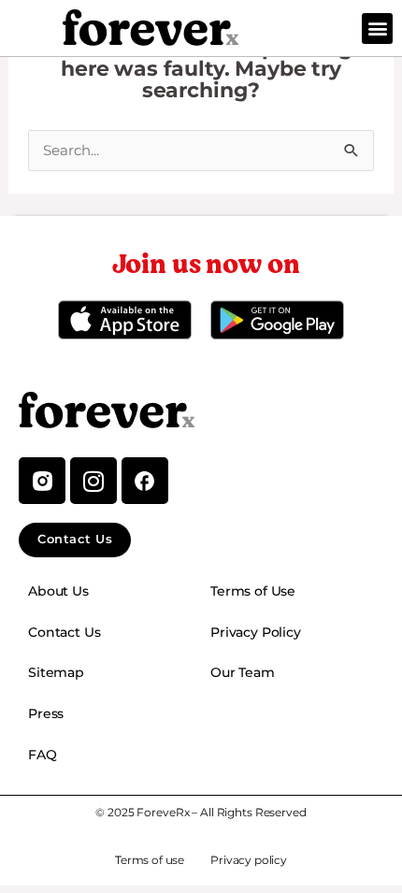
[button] (377, 28)
